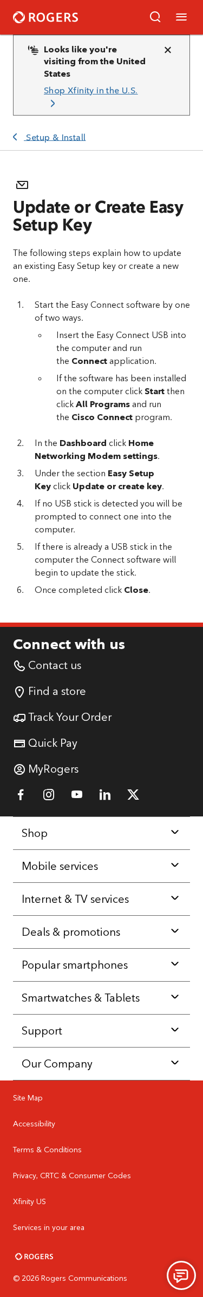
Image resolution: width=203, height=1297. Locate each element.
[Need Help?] (181, 1275)
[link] (97, 97)
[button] (155, 17)
